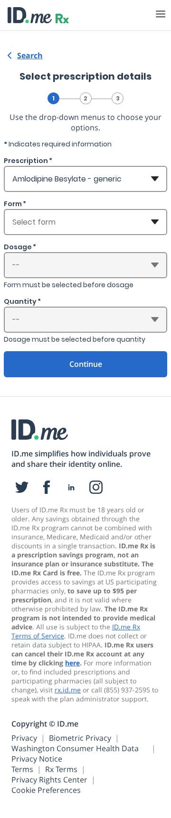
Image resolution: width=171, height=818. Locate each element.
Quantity (20, 301)
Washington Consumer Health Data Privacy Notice (75, 753)
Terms (22, 769)
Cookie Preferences (46, 790)
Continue (85, 364)
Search (30, 55)
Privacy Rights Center (49, 779)
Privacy (24, 738)
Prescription (26, 160)
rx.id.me (68, 689)
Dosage (18, 247)
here (72, 662)
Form (13, 204)
